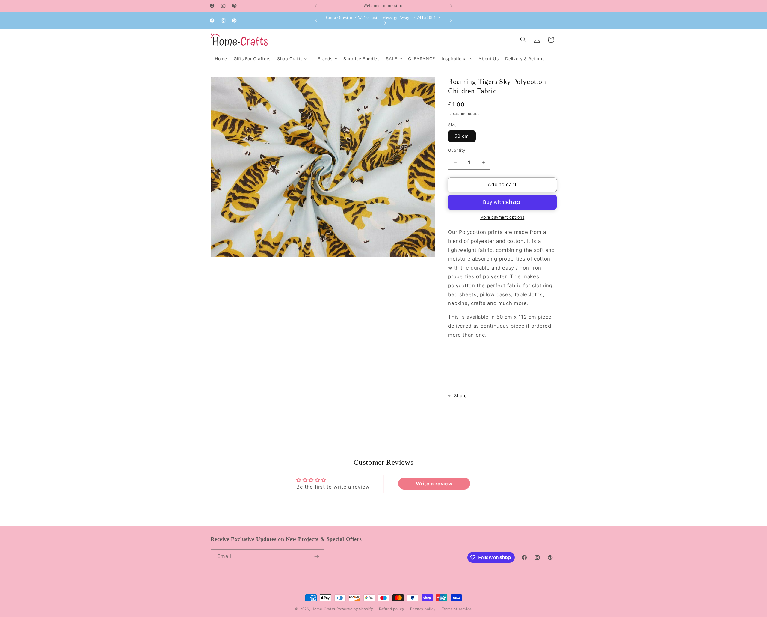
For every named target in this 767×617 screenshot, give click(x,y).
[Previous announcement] (316, 6)
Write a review (434, 484)
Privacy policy (422, 609)
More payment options (502, 217)
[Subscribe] (316, 556)
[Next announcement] (451, 6)
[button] (327, 58)
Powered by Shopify (354, 609)
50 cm (462, 136)
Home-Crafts (323, 609)
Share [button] (460, 395)
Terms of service (457, 609)
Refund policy (391, 609)
